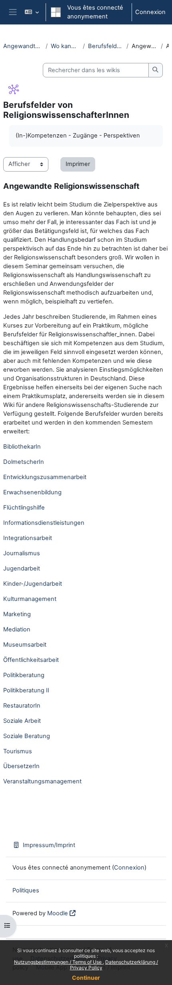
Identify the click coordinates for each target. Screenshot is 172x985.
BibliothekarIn (22, 446)
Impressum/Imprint (49, 845)
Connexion (150, 12)
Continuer (86, 977)
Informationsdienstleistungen (43, 522)
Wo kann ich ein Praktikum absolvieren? (65, 46)
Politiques (25, 890)
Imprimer (78, 164)
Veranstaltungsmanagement (42, 781)
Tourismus (17, 751)
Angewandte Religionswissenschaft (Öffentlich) (22, 46)
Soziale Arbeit (22, 720)
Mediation (16, 629)
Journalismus (21, 553)
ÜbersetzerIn (21, 766)
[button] (31, 12)
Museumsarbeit (24, 644)
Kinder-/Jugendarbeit (32, 583)
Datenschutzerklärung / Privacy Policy (114, 965)
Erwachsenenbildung (32, 492)
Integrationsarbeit (27, 538)
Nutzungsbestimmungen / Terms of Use (58, 962)
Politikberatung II (26, 690)
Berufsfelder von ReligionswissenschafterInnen (106, 46)
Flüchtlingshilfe (24, 507)
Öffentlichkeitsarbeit (31, 659)
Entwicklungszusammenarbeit (44, 477)
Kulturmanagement (29, 599)
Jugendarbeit (21, 568)
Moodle (57, 913)
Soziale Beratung (26, 736)
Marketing (17, 614)
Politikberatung (23, 675)
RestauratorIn (21, 705)
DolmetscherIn (23, 461)
